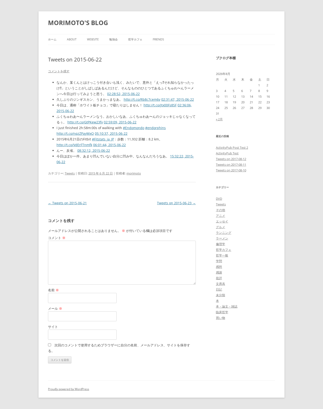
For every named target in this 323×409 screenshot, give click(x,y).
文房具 (220, 284)
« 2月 (219, 119)
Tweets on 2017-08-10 (231, 170)
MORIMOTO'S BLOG (78, 22)
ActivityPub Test (227, 153)
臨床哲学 (222, 312)
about (72, 39)
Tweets (70, 173)
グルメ (220, 227)
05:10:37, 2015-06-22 (111, 133)
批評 (219, 278)
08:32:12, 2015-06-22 (93, 150)
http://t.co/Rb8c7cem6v (142, 99)
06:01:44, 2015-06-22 (109, 145)
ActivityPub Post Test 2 (232, 147)
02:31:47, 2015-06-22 (177, 99)
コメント (56, 237)
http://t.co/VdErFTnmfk (74, 145)
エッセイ (222, 221)
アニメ (220, 215)
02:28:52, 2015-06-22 (123, 93)
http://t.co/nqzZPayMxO (75, 133)
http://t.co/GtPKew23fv (85, 122)
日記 (219, 289)
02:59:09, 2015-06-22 (120, 122)
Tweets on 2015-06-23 (176, 203)
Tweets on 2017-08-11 (231, 164)
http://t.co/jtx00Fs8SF (160, 105)
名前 (53, 290)
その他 (220, 210)
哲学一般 (222, 255)
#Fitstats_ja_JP (103, 139)
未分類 (220, 295)
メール (55, 308)
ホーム (52, 39)
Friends (158, 39)
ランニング (223, 233)
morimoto (134, 173)
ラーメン (222, 238)
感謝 (219, 272)
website (93, 39)
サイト (53, 326)
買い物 (220, 318)
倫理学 (220, 244)
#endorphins (155, 128)
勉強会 (113, 39)
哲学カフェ (135, 39)
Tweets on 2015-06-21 (67, 203)
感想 (219, 267)
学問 (219, 261)
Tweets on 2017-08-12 (231, 159)
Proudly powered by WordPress (68, 389)
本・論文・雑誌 (226, 306)
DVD (219, 198)
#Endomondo (133, 128)
